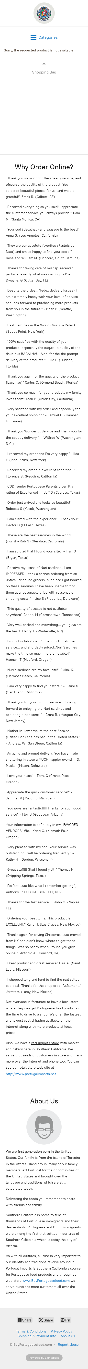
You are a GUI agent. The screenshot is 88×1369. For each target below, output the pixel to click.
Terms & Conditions (31, 1331)
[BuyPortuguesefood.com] (44, 13)
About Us (68, 1336)
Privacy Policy (61, 1331)
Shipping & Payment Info (37, 1336)
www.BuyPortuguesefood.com (46, 1281)
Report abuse (68, 1345)
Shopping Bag (44, 72)
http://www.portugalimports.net (31, 1074)
